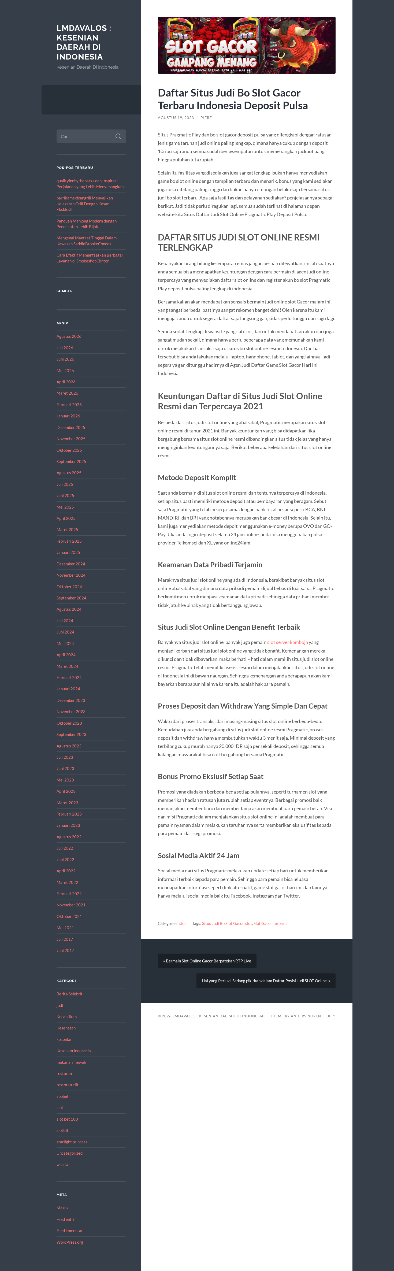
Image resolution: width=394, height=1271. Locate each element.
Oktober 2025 (69, 450)
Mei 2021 (65, 927)
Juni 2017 (65, 950)
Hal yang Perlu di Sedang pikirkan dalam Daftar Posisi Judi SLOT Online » (266, 980)
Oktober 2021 (69, 916)
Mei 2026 (65, 370)
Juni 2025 (65, 495)
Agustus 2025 (69, 472)
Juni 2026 (65, 359)
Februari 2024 (69, 677)
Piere (206, 118)
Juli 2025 (65, 484)
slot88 (62, 1130)
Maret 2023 (67, 802)
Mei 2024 (65, 643)
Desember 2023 (71, 700)
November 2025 (71, 438)
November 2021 (71, 904)
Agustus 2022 (69, 836)
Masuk (63, 1207)
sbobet (63, 1096)
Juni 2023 (65, 768)
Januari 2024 (68, 688)
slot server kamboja (287, 642)
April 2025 (66, 518)
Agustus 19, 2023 (176, 118)
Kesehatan (66, 1027)
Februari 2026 (69, 404)
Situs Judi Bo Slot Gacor (223, 923)
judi (60, 1005)
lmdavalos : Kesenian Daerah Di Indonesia (84, 42)
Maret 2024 (67, 666)
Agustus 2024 (69, 609)
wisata (62, 1164)
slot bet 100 (67, 1119)
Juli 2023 (65, 757)
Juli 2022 (65, 848)
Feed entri (65, 1219)
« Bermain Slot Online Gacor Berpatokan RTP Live (207, 960)
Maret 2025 (67, 529)
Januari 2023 (68, 825)
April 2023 (66, 791)
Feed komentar (70, 1230)
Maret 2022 (67, 882)
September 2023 (71, 734)
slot (60, 1107)
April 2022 (66, 870)
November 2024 (71, 575)
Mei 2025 (65, 507)
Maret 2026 (67, 393)
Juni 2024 (65, 631)
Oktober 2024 (69, 586)
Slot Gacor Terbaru (270, 923)
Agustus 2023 (69, 745)
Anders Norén (306, 1016)
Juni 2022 (65, 859)
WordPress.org (70, 1242)
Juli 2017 (65, 939)
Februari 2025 (69, 541)
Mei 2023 (65, 779)
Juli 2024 (65, 620)
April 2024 (66, 654)
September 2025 (71, 461)
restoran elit (68, 1084)
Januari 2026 (68, 415)
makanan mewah (71, 1062)
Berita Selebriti (70, 993)
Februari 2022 (69, 893)
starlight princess (72, 1141)
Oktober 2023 (69, 723)
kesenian (64, 1039)
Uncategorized (70, 1153)
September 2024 (71, 597)
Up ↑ (331, 1016)
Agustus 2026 (69, 336)
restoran (64, 1073)
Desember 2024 (71, 563)
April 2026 (66, 381)
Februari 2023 (69, 813)
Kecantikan (67, 1016)
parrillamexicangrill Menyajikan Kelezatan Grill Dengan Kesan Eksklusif (85, 203)
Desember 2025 (71, 427)
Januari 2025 (68, 552)
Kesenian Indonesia (74, 1050)
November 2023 (71, 711)
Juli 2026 (65, 347)
